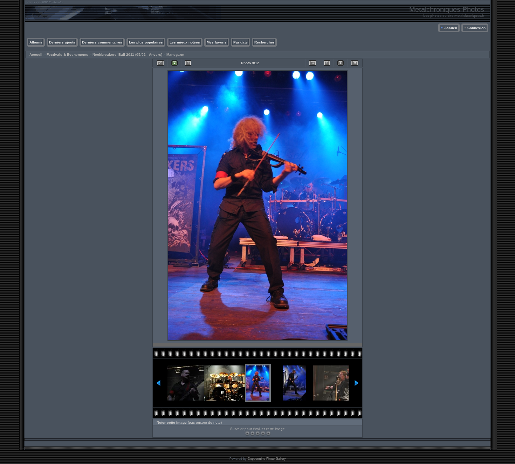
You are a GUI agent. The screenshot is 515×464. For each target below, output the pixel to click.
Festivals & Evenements (67, 54)
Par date (240, 42)
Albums (35, 42)
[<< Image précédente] (327, 63)
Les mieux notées (185, 42)
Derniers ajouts (62, 42)
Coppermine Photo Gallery (267, 458)
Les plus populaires (146, 42)
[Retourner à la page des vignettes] (160, 63)
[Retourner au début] (312, 63)
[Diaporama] (188, 63)
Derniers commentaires (102, 42)
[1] (247, 433)
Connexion (476, 28)
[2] (252, 433)
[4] (263, 433)
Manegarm (175, 54)
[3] (257, 433)
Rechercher (264, 42)
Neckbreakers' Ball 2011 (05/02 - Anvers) (127, 54)
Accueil (450, 28)
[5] (268, 433)
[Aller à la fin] (355, 63)
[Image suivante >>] (340, 63)
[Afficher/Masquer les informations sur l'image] (174, 63)
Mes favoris (217, 42)
